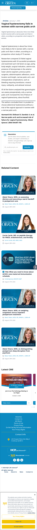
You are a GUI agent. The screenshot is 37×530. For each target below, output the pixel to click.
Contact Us (18, 419)
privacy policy (6, 152)
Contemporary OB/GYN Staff (13, 279)
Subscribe (27, 147)
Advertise (18, 417)
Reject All (18, 521)
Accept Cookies (18, 526)
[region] (18, 511)
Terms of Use (18, 423)
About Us (14, 472)
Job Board (18, 421)
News (21, 472)
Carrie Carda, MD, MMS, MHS (13, 240)
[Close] (35, 495)
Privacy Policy (18, 425)
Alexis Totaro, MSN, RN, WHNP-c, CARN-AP (17, 204)
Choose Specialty (16, 8)
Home (6, 472)
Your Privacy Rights (18, 430)
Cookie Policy (31, 513)
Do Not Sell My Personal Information (18, 427)
